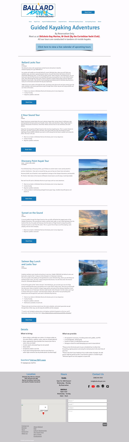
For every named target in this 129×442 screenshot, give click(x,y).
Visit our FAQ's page (38, 360)
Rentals (24, 428)
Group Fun (25, 432)
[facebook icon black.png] (88, 386)
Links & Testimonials (40, 431)
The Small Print (39, 433)
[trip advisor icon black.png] (98, 386)
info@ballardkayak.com (98, 381)
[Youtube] (93, 386)
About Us (25, 434)
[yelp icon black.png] (103, 386)
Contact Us (26, 363)
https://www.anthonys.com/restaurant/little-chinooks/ (56, 313)
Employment (38, 436)
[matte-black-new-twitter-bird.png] (107, 386)
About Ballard (38, 427)
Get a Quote (37, 434)
